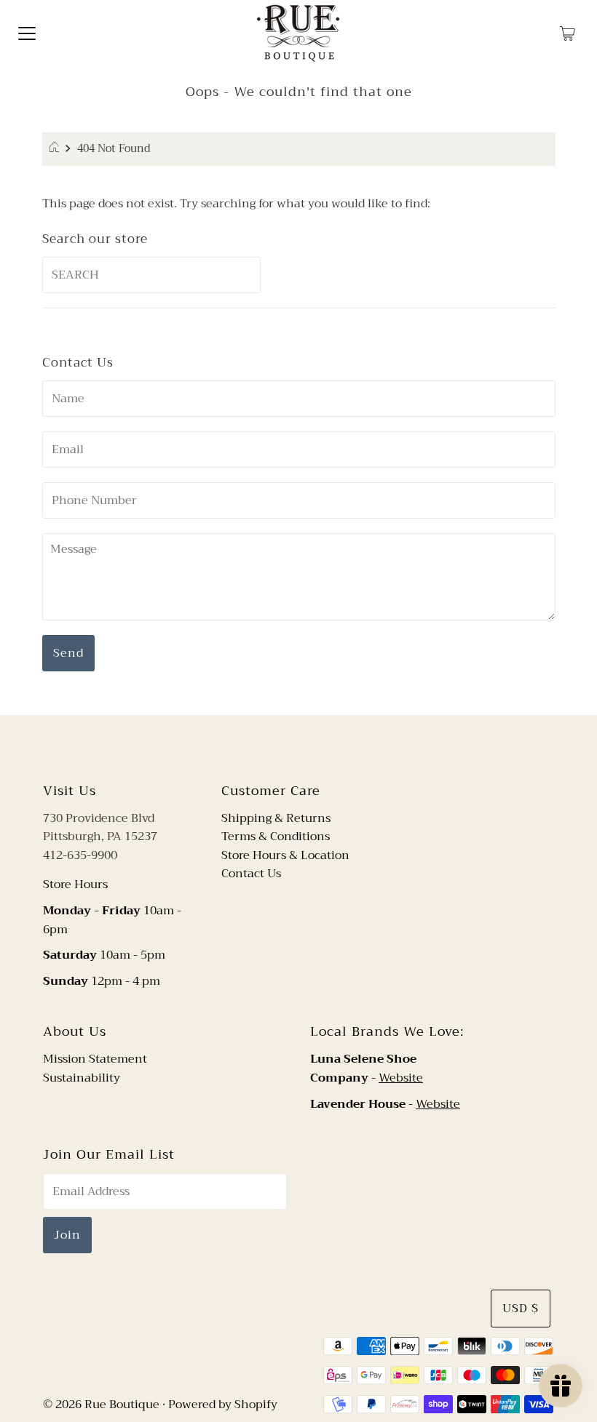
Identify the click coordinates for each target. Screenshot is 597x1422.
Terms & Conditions (275, 836)
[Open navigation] (27, 33)
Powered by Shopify (222, 1404)
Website (401, 1078)
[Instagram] (310, 746)
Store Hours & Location (285, 855)
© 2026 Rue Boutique (101, 1404)
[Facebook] (285, 746)
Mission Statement (95, 1059)
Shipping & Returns (276, 818)
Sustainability (81, 1078)
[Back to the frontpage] (56, 149)
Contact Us (251, 873)
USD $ (520, 1308)
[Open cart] (567, 33)
